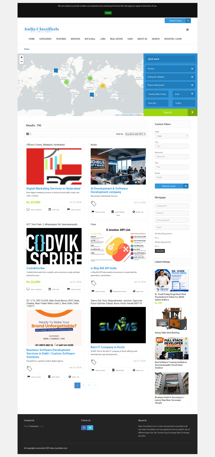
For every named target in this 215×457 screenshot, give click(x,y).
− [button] (22, 61)
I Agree (108, 13)
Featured (61, 39)
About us (142, 39)
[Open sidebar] (187, 29)
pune (93, 224)
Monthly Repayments (163, 233)
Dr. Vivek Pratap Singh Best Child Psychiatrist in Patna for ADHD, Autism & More (170, 297)
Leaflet (117, 115)
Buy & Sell (90, 39)
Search (156, 39)
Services (75, 39)
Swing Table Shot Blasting (167, 333)
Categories (45, 39)
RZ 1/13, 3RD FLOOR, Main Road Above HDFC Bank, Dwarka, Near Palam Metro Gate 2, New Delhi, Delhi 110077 (53, 303)
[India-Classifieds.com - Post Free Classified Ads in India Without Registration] (42, 29)
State (157, 131)
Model (157, 173)
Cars (130, 39)
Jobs (102, 39)
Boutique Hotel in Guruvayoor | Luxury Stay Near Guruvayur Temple (169, 400)
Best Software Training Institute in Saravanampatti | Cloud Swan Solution (171, 365)
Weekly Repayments (163, 242)
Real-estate (116, 39)
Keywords (159, 152)
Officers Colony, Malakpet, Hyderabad (45, 144)
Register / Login (173, 39)
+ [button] (22, 57)
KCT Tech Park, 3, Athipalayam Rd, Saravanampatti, (52, 224)
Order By (119, 134)
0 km (177, 94)
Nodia (94, 144)
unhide (41, 426)
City (156, 142)
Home (32, 39)
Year (156, 163)
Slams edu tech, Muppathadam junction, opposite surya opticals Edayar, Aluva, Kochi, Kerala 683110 (116, 302)
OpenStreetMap (128, 115)
